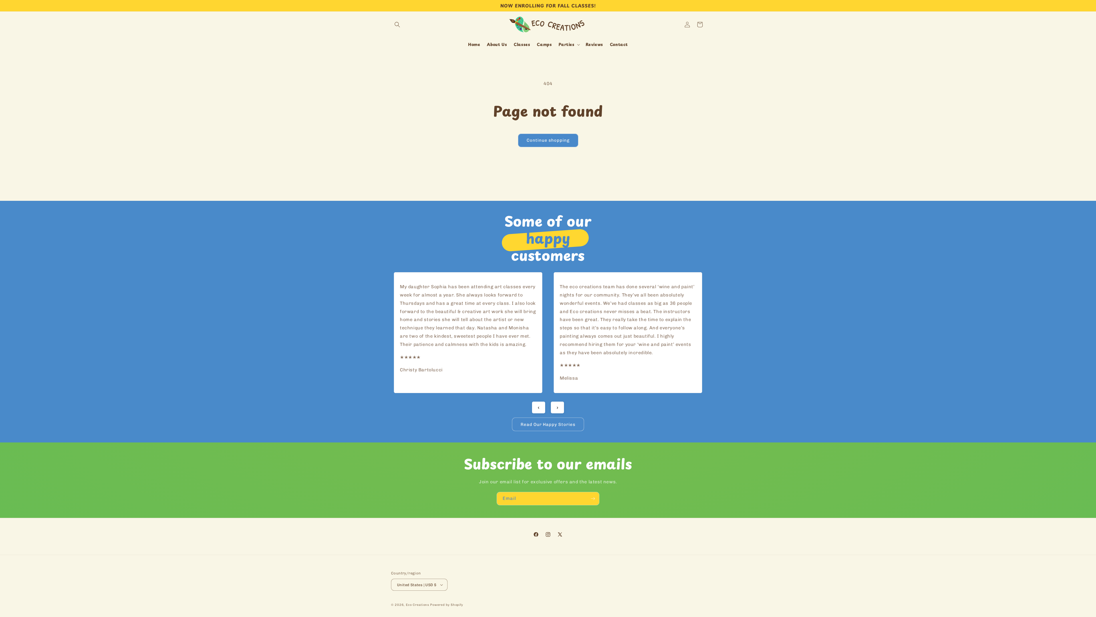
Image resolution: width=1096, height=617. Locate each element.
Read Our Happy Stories (548, 424)
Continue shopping (548, 140)
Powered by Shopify (446, 605)
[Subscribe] (593, 498)
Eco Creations (417, 605)
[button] (397, 24)
